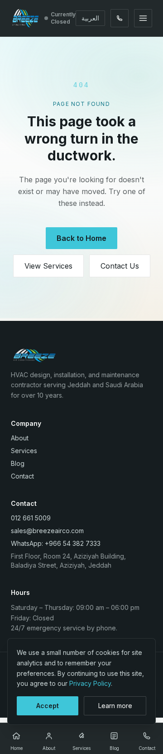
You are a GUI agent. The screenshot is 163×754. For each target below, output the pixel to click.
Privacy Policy (90, 683)
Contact (22, 476)
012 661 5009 (31, 518)
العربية (90, 18)
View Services (48, 265)
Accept (47, 705)
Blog (17, 463)
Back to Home (81, 238)
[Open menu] (143, 18)
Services (24, 450)
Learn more (115, 705)
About (20, 438)
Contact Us (120, 265)
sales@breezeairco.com (47, 530)
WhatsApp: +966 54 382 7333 (56, 543)
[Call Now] (119, 18)
